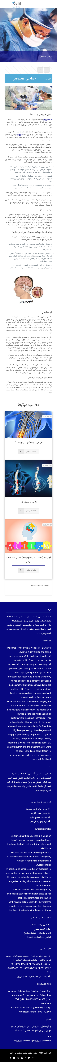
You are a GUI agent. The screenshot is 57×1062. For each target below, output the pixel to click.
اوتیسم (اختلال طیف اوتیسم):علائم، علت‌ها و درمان (28, 559)
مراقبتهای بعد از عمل (38, 821)
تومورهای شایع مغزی (38, 817)
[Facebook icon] (32, 1058)
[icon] (14, 1058)
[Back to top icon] (51, 1056)
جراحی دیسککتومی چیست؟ (29, 443)
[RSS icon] (10, 1058)
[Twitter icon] (29, 1058)
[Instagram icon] (17, 1058)
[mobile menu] (5, 4)
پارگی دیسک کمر (28, 502)
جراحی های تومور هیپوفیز (36, 809)
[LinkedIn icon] (21, 1058)
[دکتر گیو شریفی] (16, 4)
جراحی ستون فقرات (39, 813)
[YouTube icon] (25, 1058)
